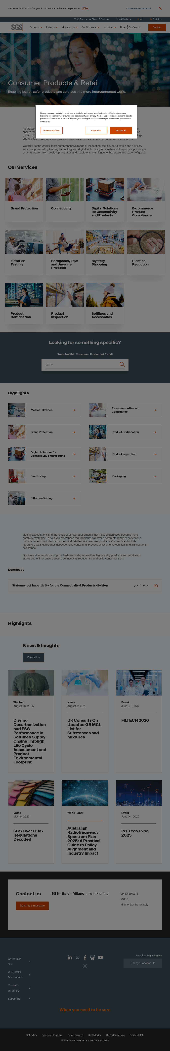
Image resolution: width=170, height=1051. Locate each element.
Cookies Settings (51, 130)
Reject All (96, 130)
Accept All (121, 130)
